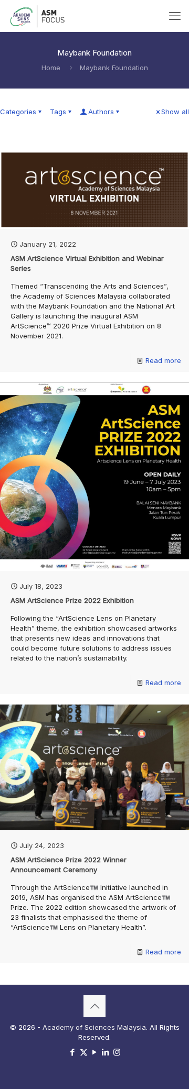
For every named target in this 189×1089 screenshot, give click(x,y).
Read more (163, 360)
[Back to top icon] (94, 1006)
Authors (101, 111)
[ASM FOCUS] (38, 16)
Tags (58, 111)
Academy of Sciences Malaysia (94, 1027)
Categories (18, 111)
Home (50, 67)
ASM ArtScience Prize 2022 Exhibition (72, 600)
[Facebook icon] (73, 1052)
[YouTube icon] (95, 1052)
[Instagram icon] (117, 1052)
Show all (175, 111)
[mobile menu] (175, 16)
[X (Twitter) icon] (84, 1052)
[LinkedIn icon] (106, 1052)
